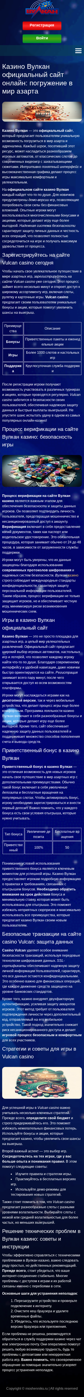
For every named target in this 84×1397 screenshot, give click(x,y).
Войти (42, 38)
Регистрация (42, 25)
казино (73, 575)
